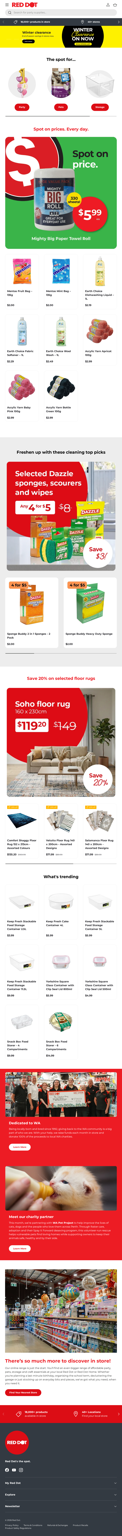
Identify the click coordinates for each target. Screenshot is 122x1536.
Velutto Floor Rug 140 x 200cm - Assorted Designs (60, 844)
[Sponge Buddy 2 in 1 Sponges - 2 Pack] (31, 604)
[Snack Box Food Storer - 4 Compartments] (22, 1022)
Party (22, 107)
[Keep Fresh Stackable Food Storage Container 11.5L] (22, 961)
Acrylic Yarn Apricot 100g (98, 353)
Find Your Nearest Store (23, 1392)
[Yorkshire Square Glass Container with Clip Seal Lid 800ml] (61, 961)
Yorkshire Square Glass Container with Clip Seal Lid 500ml (99, 985)
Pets (61, 107)
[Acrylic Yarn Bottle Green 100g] (61, 387)
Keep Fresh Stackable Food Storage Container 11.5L (21, 985)
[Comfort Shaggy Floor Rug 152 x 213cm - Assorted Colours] (22, 820)
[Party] (22, 84)
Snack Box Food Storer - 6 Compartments (56, 1045)
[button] (115, 4)
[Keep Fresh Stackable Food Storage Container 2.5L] (22, 901)
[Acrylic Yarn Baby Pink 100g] (22, 387)
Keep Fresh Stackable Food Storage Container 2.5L (21, 925)
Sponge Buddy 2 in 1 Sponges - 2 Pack (28, 635)
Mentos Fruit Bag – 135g (19, 293)
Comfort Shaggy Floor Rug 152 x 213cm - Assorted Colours (21, 844)
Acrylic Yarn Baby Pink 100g (19, 409)
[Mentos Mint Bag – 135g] (61, 271)
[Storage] (100, 84)
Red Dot (16, 1520)
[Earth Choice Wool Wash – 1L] (61, 331)
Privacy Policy (12, 1525)
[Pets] (61, 84)
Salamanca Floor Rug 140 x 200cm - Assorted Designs (99, 844)
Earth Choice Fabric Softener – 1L (20, 353)
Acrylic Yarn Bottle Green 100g (58, 409)
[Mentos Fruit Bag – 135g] (22, 271)
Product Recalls (80, 1525)
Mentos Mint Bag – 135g (58, 293)
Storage (100, 107)
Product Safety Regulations (18, 1528)
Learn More (19, 1147)
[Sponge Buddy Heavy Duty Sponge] (90, 604)
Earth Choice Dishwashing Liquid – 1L (99, 295)
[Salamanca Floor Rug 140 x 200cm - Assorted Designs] (100, 820)
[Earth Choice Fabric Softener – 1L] (22, 331)
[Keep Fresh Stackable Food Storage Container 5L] (100, 901)
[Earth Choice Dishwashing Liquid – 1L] (100, 271)
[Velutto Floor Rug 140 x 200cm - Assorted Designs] (61, 820)
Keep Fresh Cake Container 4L (57, 923)
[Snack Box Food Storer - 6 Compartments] (61, 1022)
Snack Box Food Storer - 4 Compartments (17, 1045)
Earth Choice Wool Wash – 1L (58, 353)
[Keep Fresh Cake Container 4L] (61, 901)
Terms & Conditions (33, 1525)
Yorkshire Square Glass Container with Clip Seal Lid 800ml (60, 985)
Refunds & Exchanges (57, 1525)
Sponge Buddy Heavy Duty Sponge (89, 633)
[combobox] (61, 12)
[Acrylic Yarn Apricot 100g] (100, 331)
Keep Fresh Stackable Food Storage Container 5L (99, 925)
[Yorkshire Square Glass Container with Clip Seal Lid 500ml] (100, 961)
